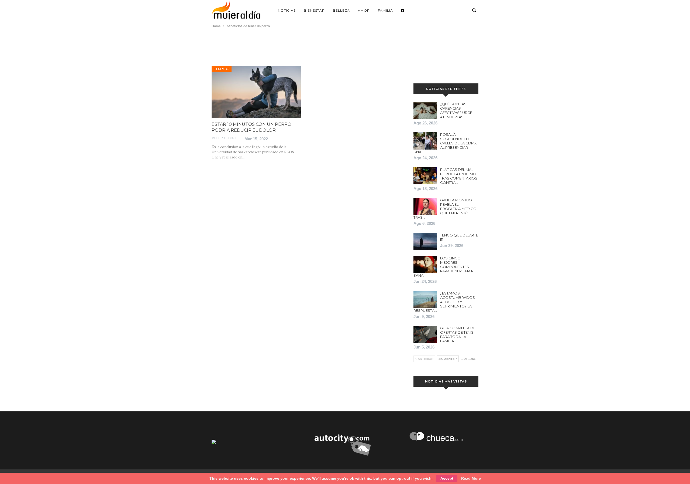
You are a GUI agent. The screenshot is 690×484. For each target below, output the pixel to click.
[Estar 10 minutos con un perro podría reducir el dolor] (256, 92)
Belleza (341, 10)
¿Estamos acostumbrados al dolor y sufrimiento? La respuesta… (444, 302)
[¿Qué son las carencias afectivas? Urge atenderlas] (425, 110)
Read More (471, 478)
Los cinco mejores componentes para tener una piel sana (445, 266)
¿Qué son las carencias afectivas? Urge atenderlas (456, 110)
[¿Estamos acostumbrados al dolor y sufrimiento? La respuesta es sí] (425, 299)
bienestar (221, 69)
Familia (385, 10)
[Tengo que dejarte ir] (425, 241)
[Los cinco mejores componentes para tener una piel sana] (425, 264)
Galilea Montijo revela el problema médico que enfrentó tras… (445, 208)
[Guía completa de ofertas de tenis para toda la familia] (425, 334)
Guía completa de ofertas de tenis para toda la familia (457, 334)
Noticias (287, 10)
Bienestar (314, 10)
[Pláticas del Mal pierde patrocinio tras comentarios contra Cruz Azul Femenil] (425, 176)
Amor (364, 10)
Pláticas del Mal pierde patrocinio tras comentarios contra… (458, 176)
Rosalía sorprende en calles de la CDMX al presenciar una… (445, 143)
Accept (446, 478)
